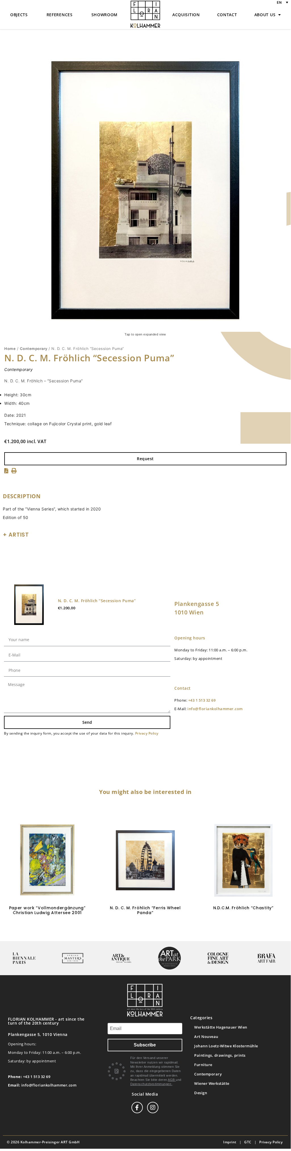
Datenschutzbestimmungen (151, 1084)
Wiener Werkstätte (211, 1083)
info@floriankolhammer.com (215, 708)
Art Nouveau (206, 1036)
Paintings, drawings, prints (220, 1055)
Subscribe (145, 1044)
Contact (227, 14)
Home (10, 348)
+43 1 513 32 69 (202, 700)
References (60, 14)
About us (265, 14)
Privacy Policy (146, 733)
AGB (172, 1079)
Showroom (104, 14)
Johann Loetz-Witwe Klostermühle (226, 1045)
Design (200, 1092)
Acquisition (186, 14)
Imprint (229, 1142)
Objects (19, 14)
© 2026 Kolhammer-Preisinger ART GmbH (43, 1142)
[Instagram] (152, 1107)
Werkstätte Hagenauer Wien (220, 1027)
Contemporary (33, 348)
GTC (248, 1142)
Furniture (203, 1064)
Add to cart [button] (47, 929)
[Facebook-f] (137, 1107)
